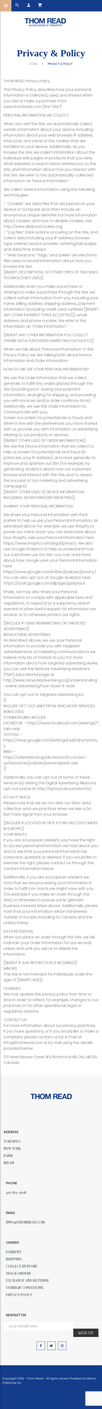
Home (33, 64)
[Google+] (62, 1345)
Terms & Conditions (24, 1287)
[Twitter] (51, 1345)
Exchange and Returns (27, 1280)
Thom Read (35, 1378)
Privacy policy (19, 1294)
